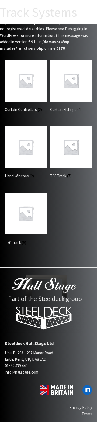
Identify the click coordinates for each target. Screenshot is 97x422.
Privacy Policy (80, 407)
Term (86, 413)
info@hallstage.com (21, 372)
